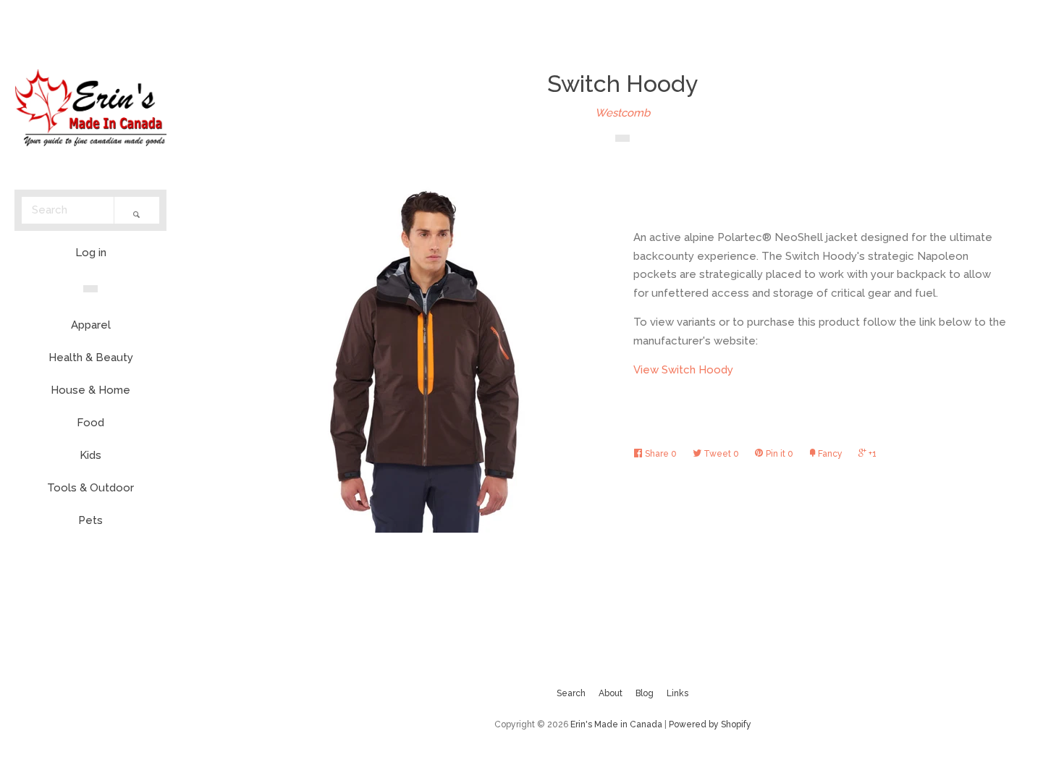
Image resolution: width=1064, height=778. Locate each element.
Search (571, 693)
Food (90, 422)
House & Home (90, 390)
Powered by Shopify (710, 724)
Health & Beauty (90, 357)
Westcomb (622, 112)
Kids (90, 455)
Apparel (91, 324)
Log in (90, 252)
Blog (645, 693)
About (610, 693)
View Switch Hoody (683, 369)
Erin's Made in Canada (616, 724)
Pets (90, 520)
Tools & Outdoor (90, 487)
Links (677, 693)
